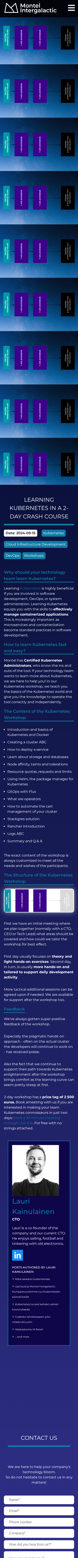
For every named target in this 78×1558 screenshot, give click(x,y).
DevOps (13, 556)
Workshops (34, 556)
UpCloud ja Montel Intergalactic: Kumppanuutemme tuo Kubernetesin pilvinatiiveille (36, 1291)
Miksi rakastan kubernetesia (32, 1279)
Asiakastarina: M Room (29, 1329)
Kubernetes (53, 533)
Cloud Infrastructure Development (36, 544)
